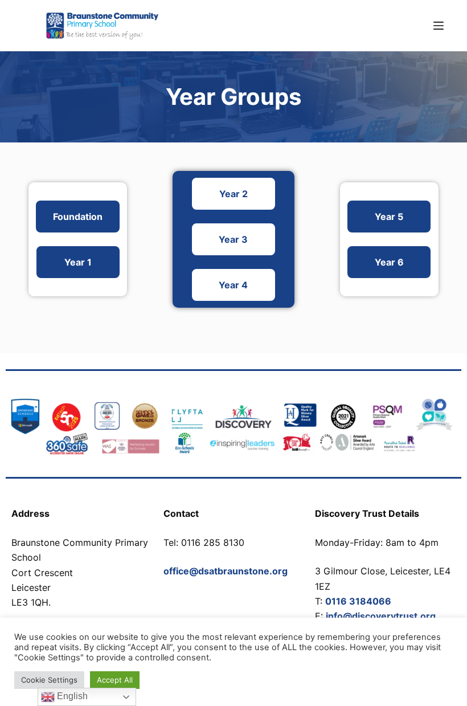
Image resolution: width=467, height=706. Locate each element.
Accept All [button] (115, 679)
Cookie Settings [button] (49, 679)
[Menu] (438, 26)
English (71, 696)
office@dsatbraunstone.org (225, 571)
